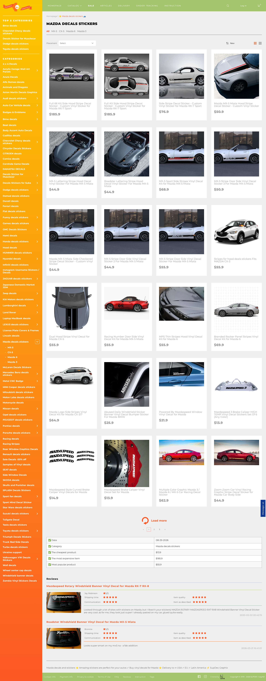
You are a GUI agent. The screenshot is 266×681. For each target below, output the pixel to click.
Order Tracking (147, 5)
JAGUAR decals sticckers (17, 278)
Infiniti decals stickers (16, 264)
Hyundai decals (12, 258)
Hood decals (10, 247)
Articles (106, 5)
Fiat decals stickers (14, 211)
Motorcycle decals (13, 402)
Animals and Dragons (15, 87)
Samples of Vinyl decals (16, 464)
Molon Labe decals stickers (18, 397)
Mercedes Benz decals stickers (16, 373)
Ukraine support (12, 552)
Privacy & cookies (85, 677)
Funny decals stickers (15, 217)
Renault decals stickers (16, 454)
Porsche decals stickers (16, 433)
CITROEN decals (12, 153)
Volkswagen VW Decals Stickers (16, 558)
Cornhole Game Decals (16, 164)
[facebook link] (199, 677)
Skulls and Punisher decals (18, 485)
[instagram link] (205, 677)
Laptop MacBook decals (16, 318)
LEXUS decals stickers (16, 324)
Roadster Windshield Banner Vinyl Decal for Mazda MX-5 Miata (91, 622)
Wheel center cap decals (17, 570)
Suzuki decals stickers (16, 513)
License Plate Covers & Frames (21, 330)
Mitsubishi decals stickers (18, 392)
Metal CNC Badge (13, 381)
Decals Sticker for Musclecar (19, 38)
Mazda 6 (12, 357)
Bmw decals (10, 25)
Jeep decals (9, 293)
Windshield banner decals (18, 575)
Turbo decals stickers (15, 547)
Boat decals (9, 125)
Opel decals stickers (14, 414)
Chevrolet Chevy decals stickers (16, 32)
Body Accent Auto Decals (17, 130)
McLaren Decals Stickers (17, 367)
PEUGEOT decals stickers (17, 419)
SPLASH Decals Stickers (17, 490)
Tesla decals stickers (15, 524)
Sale (91, 5)
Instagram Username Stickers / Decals (21, 271)
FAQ (117, 677)
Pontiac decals (11, 426)
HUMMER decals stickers (17, 252)
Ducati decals (11, 201)
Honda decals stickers (16, 241)
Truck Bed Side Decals (16, 542)
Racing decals (11, 438)
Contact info (50, 677)
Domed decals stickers (16, 196)
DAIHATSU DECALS (14, 169)
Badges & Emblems (14, 112)
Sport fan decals (12, 496)
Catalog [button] (74, 5)
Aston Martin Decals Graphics (20, 92)
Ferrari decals (11, 206)
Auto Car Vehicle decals (16, 105)
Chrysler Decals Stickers (17, 148)
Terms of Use (104, 677)
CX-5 (10, 352)
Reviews (127, 677)
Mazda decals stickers (16, 341)
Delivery (124, 5)
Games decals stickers (16, 223)
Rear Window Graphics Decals (20, 449)
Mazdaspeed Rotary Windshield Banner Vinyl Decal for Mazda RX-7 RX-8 (97, 586)
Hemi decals (10, 235)
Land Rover (9, 312)
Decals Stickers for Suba (17, 183)
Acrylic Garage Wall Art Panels (16, 70)
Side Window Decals (15, 475)
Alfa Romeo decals (13, 82)
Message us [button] (263, 508)
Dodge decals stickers (16, 43)
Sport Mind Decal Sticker (17, 502)
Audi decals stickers (14, 98)
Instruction (172, 5)
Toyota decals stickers (16, 49)
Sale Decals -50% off (14, 459)
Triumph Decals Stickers (17, 537)
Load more (159, 520)
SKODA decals (11, 480)
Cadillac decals (11, 135)
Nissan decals (11, 408)
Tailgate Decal (11, 519)
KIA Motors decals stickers (18, 299)
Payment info (66, 677)
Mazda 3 (12, 362)
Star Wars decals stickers (17, 507)
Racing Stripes (11, 444)
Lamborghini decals (14, 305)
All (47, 31)
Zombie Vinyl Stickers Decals (20, 580)
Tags (152, 677)
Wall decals (9, 565)
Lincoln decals (11, 335)
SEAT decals (10, 469)
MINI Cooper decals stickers (19, 387)
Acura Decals (10, 77)
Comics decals (11, 159)
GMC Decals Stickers (15, 229)
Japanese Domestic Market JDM (19, 286)
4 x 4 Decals (10, 64)
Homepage (55, 5)
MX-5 (10, 347)
